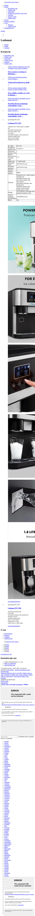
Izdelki (6, 7)
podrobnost (17, 601)
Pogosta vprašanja (9, 21)
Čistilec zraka (12, 18)
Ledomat (10, 15)
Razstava (10, 25)
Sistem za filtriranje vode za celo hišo (11, 673)
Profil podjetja (8, 633)
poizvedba (11, 601)
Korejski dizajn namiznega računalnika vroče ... (18, 105)
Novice (6, 20)
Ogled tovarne (12, 26)
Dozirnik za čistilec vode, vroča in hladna (16, 675)
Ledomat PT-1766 (14, 608)
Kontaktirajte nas (9, 28)
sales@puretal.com (9, 665)
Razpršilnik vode (13, 8)
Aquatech (7, 637)
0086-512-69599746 (10, 663)
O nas (6, 23)
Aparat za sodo (12, 16)
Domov (6, 5)
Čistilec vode (11, 10)
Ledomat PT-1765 (14, 123)
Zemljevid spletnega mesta (22, 670)
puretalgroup (4, 683)
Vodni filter (11, 12)
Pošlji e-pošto (4, 681)
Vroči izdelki (10, 670)
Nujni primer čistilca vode (21, 676)
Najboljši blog (5, 671)
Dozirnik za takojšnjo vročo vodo (17, 13)
